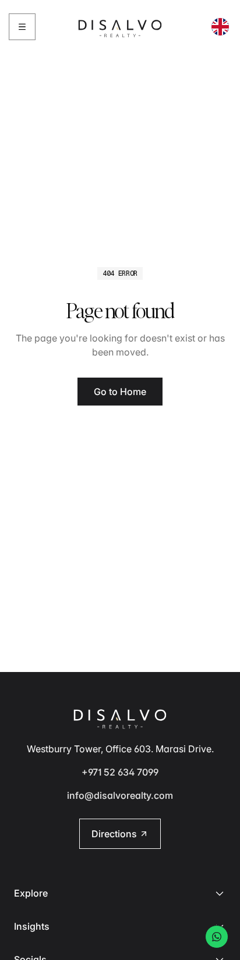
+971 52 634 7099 (120, 772)
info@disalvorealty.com (120, 795)
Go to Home (120, 391)
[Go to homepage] (120, 27)
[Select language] (220, 26)
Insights (32, 926)
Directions (114, 834)
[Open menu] (22, 27)
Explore (31, 893)
